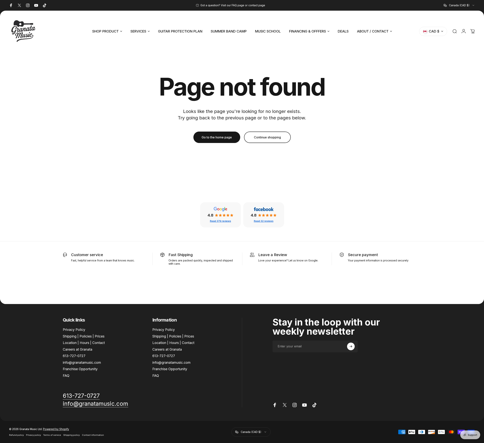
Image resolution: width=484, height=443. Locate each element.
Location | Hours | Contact (84, 343)
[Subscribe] (351, 346)
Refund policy (16, 435)
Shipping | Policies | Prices (83, 336)
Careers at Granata (77, 349)
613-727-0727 (74, 356)
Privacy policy (33, 435)
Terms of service (52, 435)
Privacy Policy (74, 330)
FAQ (66, 376)
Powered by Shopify (56, 429)
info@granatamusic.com (82, 362)
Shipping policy (71, 435)
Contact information (93, 435)
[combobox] (459, 5)
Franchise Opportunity (80, 369)
